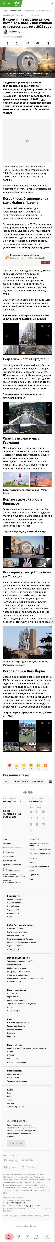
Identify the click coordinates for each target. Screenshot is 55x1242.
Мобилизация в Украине (19, 958)
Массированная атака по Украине (21, 942)
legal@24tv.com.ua (33, 1206)
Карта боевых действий (17, 932)
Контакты (33, 858)
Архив (31, 871)
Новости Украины (14, 903)
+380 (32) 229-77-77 (17, 1203)
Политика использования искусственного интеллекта (14, 875)
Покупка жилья (13, 1077)
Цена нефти (12, 993)
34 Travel (18, 36)
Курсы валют (12, 997)
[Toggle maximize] (49, 326)
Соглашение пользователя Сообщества (39, 844)
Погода (10, 917)
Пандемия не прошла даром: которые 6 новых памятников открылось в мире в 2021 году (37, 11)
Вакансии (33, 862)
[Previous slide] (7, 336)
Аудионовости (13, 913)
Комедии (11, 1033)
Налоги (10, 1007)
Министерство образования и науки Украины (26, 1048)
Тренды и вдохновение (17, 1081)
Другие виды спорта (15, 1107)
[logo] (17, 3)
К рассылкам (16, 1143)
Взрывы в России (14, 946)
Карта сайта (34, 875)
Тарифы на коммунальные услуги (21, 1004)
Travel (5, 11)
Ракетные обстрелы (15, 928)
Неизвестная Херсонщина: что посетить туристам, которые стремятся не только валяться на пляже (27, 189)
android (10, 1160)
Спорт (10, 1089)
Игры (31, 879)
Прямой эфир (13, 906)
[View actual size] (42, 326)
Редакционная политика (12, 848)
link (31, 811)
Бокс (9, 1093)
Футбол (10, 1096)
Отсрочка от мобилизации (18, 975)
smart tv (10, 1167)
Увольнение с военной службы (20, 961)
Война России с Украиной (19, 925)
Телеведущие (8, 856)
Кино (9, 1019)
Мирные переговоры (16, 935)
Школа (10, 1052)
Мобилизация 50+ (14, 965)
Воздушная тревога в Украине (20, 939)
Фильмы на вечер (14, 1029)
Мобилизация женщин (16, 968)
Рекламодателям (9, 860)
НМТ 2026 (11, 1055)
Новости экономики (17, 990)
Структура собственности (39, 866)
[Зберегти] (47, 43)
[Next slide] (47, 336)
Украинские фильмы (16, 1026)
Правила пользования (12, 865)
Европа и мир (15, 11)
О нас (5, 839)
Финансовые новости (16, 1000)
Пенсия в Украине (15, 1011)
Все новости (13, 896)
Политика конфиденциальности (11, 870)
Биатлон (10, 1103)
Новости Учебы (15, 1045)
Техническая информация (39, 854)
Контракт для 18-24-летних (18, 972)
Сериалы (11, 1036)
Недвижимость (14, 1071)
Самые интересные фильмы (19, 1022)
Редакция (7, 844)
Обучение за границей (16, 1062)
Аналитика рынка (14, 1074)
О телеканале (8, 852)
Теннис (10, 1100)
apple (28, 1160)
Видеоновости (13, 910)
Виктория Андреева (17, 32)
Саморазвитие (13, 1059)
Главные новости (14, 899)
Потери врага (13, 949)
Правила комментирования (40, 849)
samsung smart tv (28, 1167)
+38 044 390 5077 (36, 801)
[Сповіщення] (52, 3)
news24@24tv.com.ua (12, 801)
